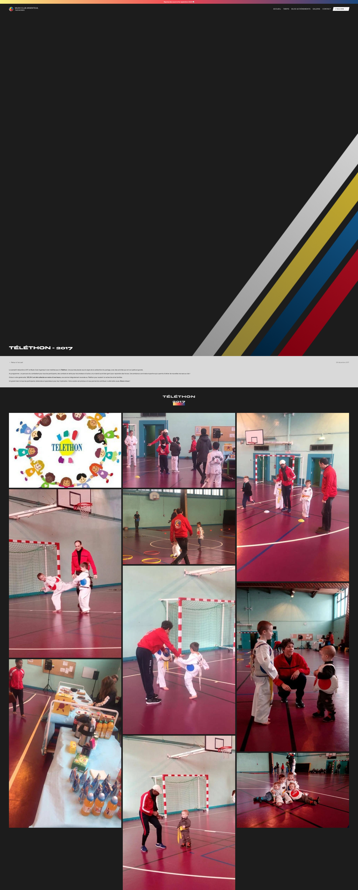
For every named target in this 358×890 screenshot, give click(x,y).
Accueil (277, 9)
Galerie (316, 9)
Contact (326, 9)
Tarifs (286, 9)
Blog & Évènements (300, 9)
